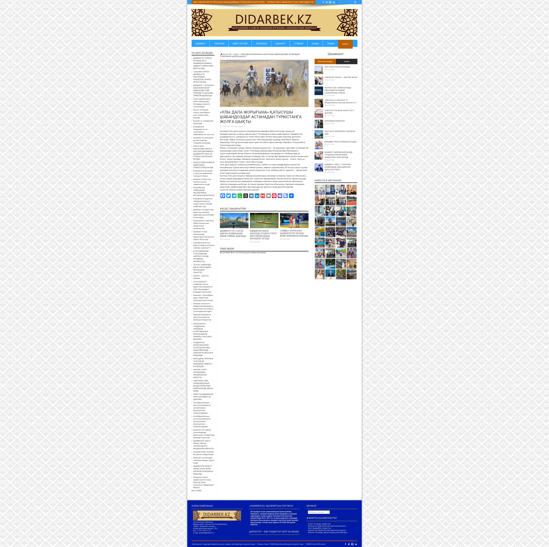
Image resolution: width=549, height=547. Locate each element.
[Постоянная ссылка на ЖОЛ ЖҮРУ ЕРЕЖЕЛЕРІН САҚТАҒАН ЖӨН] (319, 138)
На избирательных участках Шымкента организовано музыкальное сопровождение (202, 408)
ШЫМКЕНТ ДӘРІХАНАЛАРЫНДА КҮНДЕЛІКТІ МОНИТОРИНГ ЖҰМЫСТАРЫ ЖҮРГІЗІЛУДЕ (338, 154)
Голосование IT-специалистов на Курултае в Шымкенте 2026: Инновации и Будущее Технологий (203, 287)
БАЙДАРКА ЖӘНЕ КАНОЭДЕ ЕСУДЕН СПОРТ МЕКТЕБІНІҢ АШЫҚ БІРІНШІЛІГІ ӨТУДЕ (263, 235)
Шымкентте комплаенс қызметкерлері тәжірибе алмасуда (203, 140)
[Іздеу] (355, 2)
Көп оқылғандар (325, 61)
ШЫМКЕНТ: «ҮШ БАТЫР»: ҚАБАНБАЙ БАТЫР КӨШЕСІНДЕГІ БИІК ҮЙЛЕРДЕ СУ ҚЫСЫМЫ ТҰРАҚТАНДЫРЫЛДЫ (203, 90)
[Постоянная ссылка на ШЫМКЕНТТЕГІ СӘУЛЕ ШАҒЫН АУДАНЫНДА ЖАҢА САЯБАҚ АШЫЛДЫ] (234, 227)
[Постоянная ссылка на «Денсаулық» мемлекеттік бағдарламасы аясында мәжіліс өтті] (319, 107)
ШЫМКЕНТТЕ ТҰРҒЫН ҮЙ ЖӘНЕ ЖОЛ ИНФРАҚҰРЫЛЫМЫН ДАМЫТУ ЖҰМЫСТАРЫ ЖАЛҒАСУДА (203, 63)
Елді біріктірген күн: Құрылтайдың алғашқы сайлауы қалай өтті (203, 245)
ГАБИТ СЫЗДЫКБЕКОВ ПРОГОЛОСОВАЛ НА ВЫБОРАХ (203, 396)
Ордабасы (261, 43)
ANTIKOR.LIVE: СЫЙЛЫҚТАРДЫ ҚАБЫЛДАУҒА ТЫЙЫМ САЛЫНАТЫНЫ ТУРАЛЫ (338, 90)
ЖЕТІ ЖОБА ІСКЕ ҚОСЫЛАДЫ (337, 67)
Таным (330, 43)
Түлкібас (299, 43)
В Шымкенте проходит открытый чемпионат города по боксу (203, 173)
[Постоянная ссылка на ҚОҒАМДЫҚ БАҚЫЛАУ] (319, 128)
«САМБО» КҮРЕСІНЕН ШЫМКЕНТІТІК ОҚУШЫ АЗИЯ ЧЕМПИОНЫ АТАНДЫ (294, 233)
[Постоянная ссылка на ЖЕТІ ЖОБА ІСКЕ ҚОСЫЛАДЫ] (319, 73)
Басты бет (227, 54)
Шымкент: (336, 54)
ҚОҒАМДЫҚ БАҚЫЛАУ (335, 121)
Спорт (345, 44)
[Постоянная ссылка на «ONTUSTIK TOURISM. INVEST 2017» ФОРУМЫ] (319, 117)
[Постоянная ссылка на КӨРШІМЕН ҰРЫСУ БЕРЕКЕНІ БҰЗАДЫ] (319, 148)
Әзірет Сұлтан (240, 43)
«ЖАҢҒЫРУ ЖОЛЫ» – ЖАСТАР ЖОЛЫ (341, 77)
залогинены (240, 252)
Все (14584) (196, 491)
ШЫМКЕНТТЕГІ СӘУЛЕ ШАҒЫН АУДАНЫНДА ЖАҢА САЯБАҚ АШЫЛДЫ (233, 233)
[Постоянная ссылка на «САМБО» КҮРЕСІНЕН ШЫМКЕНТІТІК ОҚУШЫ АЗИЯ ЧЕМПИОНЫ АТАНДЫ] (294, 227)
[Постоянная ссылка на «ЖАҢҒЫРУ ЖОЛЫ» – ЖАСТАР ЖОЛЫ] (319, 84)
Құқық (315, 43)
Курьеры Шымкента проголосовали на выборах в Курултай (202, 317)
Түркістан (219, 43)
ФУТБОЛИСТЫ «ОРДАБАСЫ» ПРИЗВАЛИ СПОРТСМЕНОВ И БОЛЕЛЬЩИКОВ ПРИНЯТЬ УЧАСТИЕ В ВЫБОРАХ (202, 331)
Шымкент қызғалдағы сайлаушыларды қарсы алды (203, 460)
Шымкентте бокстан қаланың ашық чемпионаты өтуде (202, 181)
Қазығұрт (280, 43)
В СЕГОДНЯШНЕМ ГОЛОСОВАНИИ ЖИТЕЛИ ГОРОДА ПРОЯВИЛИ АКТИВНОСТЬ (201, 256)
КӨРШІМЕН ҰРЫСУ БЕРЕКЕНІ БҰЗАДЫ (341, 142)
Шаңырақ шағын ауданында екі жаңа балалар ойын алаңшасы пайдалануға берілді (203, 482)
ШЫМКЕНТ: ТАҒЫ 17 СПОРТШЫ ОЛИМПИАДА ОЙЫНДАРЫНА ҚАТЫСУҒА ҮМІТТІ (338, 167)
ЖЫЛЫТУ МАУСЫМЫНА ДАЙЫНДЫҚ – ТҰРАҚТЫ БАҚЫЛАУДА (203, 165)
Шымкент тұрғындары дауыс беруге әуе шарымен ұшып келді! (203, 297)
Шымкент (201, 43)
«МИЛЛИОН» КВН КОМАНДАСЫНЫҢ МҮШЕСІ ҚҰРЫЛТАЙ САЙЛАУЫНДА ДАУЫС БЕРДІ (203, 386)
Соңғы (347, 61)
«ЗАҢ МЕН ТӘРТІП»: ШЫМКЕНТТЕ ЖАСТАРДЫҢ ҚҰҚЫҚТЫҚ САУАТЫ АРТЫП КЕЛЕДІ (202, 77)
